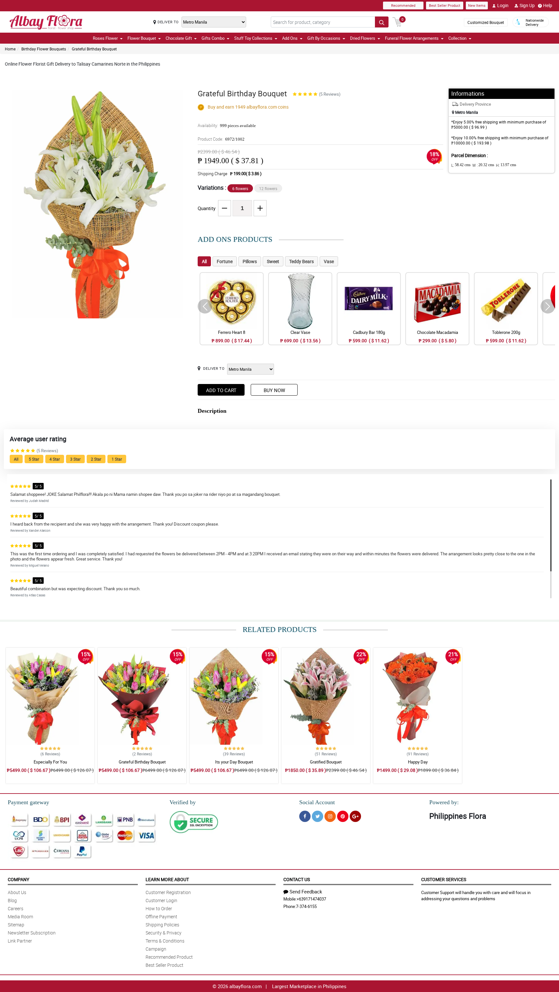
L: (461, 165)
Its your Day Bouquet (234, 762)
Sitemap (16, 925)
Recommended (403, 5)
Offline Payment (161, 916)
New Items (477, 5)
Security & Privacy (163, 933)
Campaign (156, 949)
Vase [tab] (329, 261)
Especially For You (50, 762)
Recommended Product (169, 957)
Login (503, 5)
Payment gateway (28, 802)
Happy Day (418, 762)
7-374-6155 (306, 906)
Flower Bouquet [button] (141, 38)
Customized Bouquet (485, 22)
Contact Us (296, 879)
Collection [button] (457, 38)
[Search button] (382, 21)
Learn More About (167, 879)
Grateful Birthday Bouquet (94, 48)
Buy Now (274, 390)
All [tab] (204, 261)
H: (506, 165)
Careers (15, 908)
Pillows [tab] (250, 261)
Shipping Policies (162, 925)
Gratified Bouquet (326, 762)
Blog (12, 900)
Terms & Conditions (165, 941)
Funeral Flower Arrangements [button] (412, 38)
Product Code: (221, 139)
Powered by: (444, 802)
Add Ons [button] (290, 38)
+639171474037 (311, 899)
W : (483, 165)
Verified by (183, 802)
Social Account (317, 802)
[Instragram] (330, 816)
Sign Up (527, 5)
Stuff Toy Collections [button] (253, 38)
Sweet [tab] (273, 261)
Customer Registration (168, 892)
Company (18, 879)
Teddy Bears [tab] (301, 261)
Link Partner (20, 941)
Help (547, 5)
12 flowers (268, 188)
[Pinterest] (342, 816)
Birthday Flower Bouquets (43, 48)
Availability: (227, 125)
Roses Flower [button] (105, 38)
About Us (17, 892)
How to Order (159, 908)
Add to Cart (221, 390)
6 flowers (240, 188)
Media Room (20, 916)
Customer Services (443, 879)
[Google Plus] (355, 816)
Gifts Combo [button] (213, 38)
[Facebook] (305, 816)
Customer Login (161, 900)
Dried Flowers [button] (362, 38)
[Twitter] (317, 816)
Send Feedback (306, 891)
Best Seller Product (444, 5)
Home (10, 48)
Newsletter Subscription (32, 933)
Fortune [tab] (225, 261)
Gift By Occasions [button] (323, 38)
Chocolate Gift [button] (179, 38)
